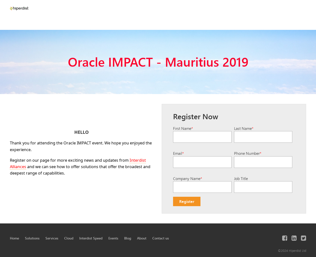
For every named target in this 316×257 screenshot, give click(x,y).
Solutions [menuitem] (32, 238)
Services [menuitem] (51, 238)
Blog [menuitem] (127, 238)
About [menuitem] (141, 238)
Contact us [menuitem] (160, 238)
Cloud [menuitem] (68, 238)
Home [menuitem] (14, 238)
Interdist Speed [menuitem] (90, 238)
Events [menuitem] (113, 238)
